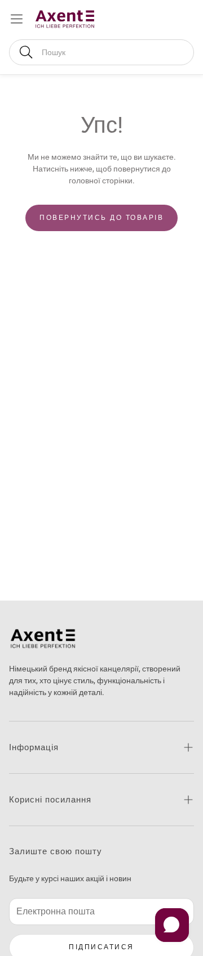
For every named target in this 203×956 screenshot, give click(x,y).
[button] (101, 52)
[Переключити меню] (16, 18)
